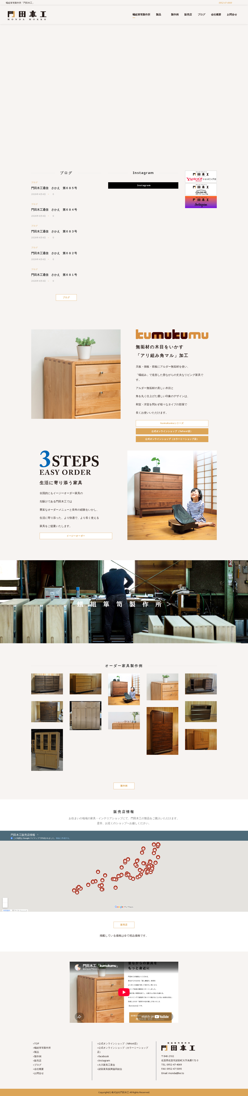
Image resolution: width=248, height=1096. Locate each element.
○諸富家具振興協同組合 (109, 1069)
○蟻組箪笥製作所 (42, 1047)
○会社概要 (38, 1069)
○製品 (36, 1051)
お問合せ (232, 14)
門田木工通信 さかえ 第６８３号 (54, 231)
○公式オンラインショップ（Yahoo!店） (118, 1043)
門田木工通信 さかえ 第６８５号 (54, 188)
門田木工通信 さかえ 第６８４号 (54, 209)
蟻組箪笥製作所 (141, 14)
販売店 (188, 14)
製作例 (175, 14)
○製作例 (37, 1056)
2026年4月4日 (38, 194)
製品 (158, 14)
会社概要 (216, 14)
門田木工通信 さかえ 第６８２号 (54, 253)
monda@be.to (176, 1073)
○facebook (103, 1056)
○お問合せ (38, 1073)
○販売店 (37, 1060)
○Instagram (103, 1060)
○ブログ (37, 1064)
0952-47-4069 (174, 1064)
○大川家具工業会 (106, 1064)
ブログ (201, 14)
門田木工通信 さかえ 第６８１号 (54, 275)
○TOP (36, 1043)
